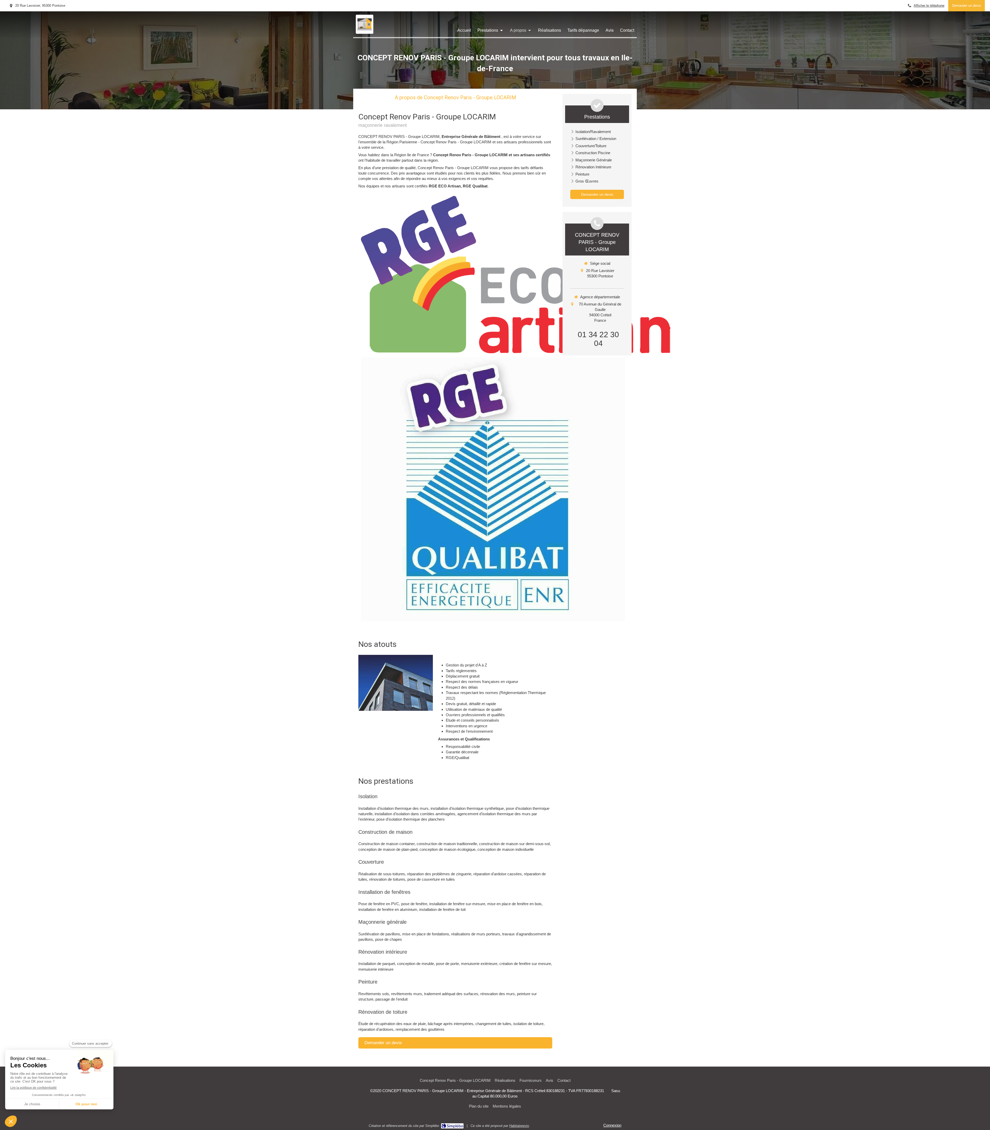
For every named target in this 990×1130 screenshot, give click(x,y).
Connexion (612, 1125)
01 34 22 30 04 (598, 339)
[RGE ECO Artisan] (515, 274)
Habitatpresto (519, 1126)
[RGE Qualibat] (493, 489)
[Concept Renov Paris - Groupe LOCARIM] (364, 29)
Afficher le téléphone (929, 5)
